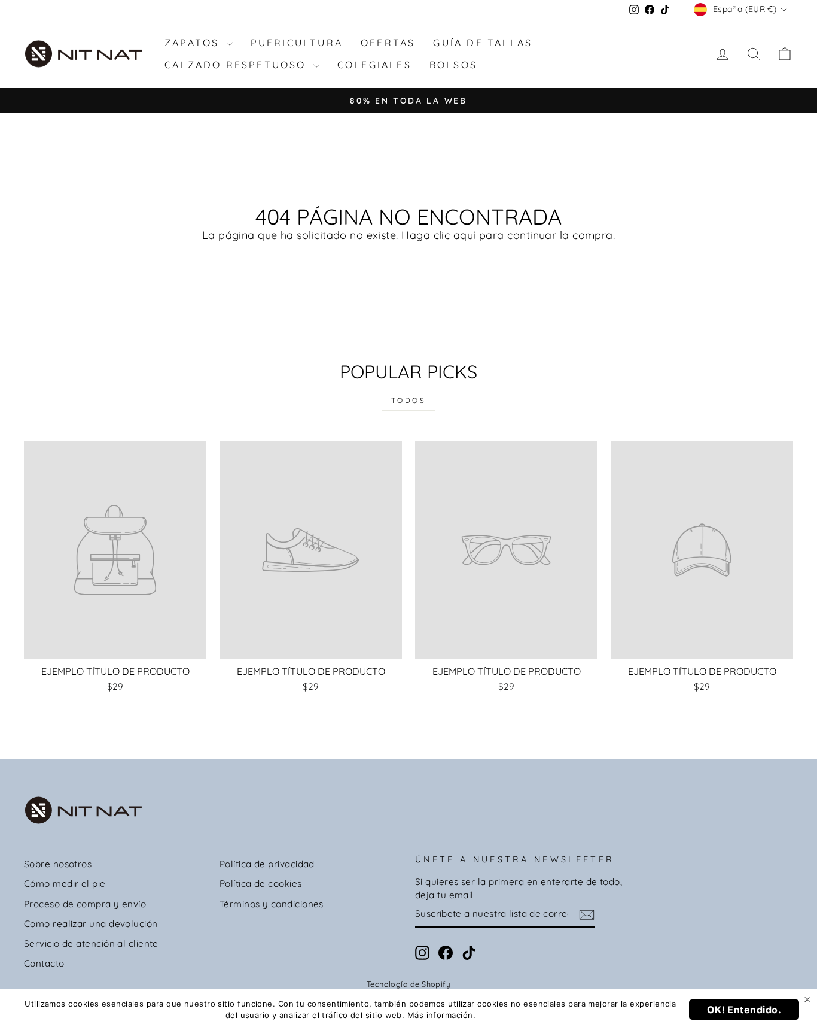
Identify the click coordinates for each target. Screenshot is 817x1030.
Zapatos (194, 43)
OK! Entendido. (744, 1010)
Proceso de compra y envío (85, 904)
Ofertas (388, 43)
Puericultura (297, 43)
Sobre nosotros (58, 864)
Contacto (44, 963)
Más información (440, 1015)
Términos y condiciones (272, 904)
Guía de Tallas (482, 43)
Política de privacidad (267, 864)
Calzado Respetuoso (237, 65)
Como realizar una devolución (91, 923)
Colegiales (374, 65)
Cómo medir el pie (65, 883)
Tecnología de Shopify (408, 984)
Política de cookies (261, 883)
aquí (464, 235)
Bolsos (453, 65)
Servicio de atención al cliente (91, 943)
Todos (408, 400)
